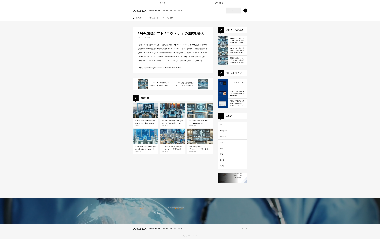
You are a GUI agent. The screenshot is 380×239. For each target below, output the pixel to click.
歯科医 (222, 160)
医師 (148, 37)
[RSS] (246, 228)
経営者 (222, 166)
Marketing (223, 136)
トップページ (161, 3)
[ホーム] (133, 18)
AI (145, 37)
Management (223, 130)
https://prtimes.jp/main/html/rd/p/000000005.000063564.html (163, 68)
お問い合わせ (219, 3)
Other (221, 142)
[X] (242, 228)
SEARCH (245, 10)
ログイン (233, 10)
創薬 (221, 148)
